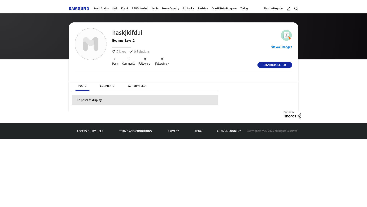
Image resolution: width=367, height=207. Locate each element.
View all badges (281, 47)
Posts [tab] (82, 86)
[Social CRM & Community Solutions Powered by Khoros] (292, 115)
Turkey (244, 8)
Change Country (229, 131)
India (155, 8)
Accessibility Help (90, 131)
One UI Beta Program (224, 8)
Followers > (145, 61)
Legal (199, 131)
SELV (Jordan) (140, 8)
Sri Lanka (188, 8)
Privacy (173, 131)
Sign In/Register (273, 8)
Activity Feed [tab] (136, 86)
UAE (114, 8)
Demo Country (170, 8)
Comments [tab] (107, 86)
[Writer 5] (286, 35)
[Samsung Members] (79, 8)
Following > (162, 61)
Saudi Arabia (101, 8)
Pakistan (203, 8)
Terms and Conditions (135, 131)
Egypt (124, 8)
